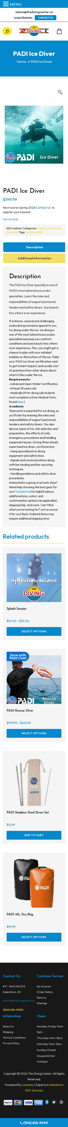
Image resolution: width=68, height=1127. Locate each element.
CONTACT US (45, 17)
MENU (16, 5)
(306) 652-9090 (35, 1123)
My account (44, 986)
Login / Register (23, 17)
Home (21, 61)
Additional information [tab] (34, 258)
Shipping (8, 1032)
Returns (41, 997)
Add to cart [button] (34, 835)
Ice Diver (31, 232)
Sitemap (42, 1003)
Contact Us (44, 207)
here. (20, 402)
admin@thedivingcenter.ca (34, 12)
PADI (40, 232)
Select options (34, 631)
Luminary (28, 1085)
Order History (45, 992)
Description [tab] (34, 247)
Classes (42, 228)
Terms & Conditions (14, 1037)
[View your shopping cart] (59, 31)
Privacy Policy (11, 1043)
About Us (8, 1026)
